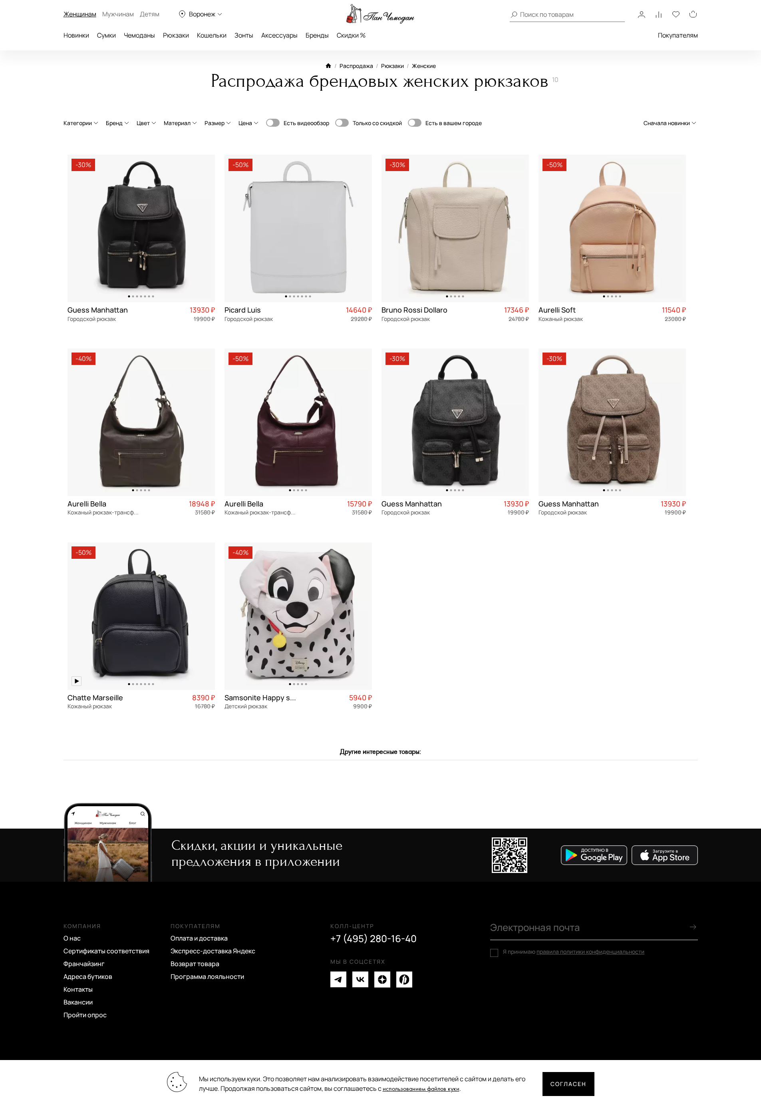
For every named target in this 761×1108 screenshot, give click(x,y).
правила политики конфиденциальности (590, 951)
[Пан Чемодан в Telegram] (338, 979)
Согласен (568, 1084)
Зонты (243, 35)
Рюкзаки (176, 35)
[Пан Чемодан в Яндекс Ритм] (404, 979)
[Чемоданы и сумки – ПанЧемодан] (380, 14)
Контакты (78, 989)
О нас (72, 938)
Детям (149, 14)
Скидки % (351, 35)
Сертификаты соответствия (106, 951)
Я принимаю (573, 951)
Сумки (106, 35)
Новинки (76, 35)
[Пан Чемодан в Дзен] (382, 979)
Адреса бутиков (88, 976)
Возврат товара (195, 963)
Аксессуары (279, 35)
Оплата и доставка (199, 938)
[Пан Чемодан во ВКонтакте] (360, 979)
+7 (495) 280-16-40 (373, 938)
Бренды (317, 35)
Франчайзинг (84, 963)
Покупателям (678, 35)
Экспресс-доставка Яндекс (213, 951)
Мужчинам (118, 14)
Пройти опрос (85, 1014)
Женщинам (80, 14)
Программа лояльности (207, 976)
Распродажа (356, 66)
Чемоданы (139, 35)
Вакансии (78, 1002)
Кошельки (212, 35)
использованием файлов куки (421, 1089)
